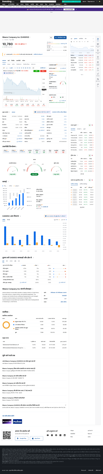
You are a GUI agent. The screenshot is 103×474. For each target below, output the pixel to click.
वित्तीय (12, 60)
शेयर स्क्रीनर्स (51, 4)
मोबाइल (72, 430)
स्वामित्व (13, 64)
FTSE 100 (73, 67)
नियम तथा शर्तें (83, 470)
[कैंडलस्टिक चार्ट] (4, 68)
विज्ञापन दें (90, 433)
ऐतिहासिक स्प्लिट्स (26, 64)
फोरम (23, 60)
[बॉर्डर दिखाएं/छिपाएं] (33, 68)
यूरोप (42, 6)
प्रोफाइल (8, 64)
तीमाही (8, 219)
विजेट (72, 436)
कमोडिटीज (81, 38)
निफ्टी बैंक (72, 60)
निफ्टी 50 (72, 55)
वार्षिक (3, 219)
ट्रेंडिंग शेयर (73, 155)
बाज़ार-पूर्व (17, 6)
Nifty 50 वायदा (74, 62)
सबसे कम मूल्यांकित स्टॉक (77, 180)
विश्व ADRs (28, 6)
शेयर (4, 6)
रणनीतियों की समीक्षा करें (38, 54)
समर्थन (89, 436)
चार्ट (9, 60)
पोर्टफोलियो (73, 433)
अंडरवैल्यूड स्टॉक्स (61, 6)
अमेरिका (38, 6)
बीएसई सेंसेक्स (73, 57)
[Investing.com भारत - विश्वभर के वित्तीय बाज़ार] (8, 1)
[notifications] (97, 1)
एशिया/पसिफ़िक (50, 6)
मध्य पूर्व (45, 6)
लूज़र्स (84, 128)
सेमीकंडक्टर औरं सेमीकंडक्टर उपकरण (59, 292)
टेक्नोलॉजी (64, 295)
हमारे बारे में (90, 430)
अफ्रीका (56, 6)
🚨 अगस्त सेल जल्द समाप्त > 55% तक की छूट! (71, 1)
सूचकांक (75, 38)
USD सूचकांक (73, 69)
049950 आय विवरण (10, 216)
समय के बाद (23, 6)
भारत (14, 6)
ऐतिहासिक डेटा (18, 64)
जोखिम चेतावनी (98, 470)
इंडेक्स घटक (33, 64)
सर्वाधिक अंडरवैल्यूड (74, 183)
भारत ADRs (33, 6)
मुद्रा (71, 38)
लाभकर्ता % (79, 128)
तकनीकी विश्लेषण (9, 146)
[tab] (6, 151)
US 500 (72, 65)
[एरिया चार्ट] (7, 68)
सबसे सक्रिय (73, 128)
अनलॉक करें (23, 282)
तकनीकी (18, 60)
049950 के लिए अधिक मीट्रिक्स (59, 112)
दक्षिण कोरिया (64, 301)
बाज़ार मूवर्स (73, 125)
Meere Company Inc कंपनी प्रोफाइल (16, 289)
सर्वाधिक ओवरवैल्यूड (83, 183)
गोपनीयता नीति (90, 470)
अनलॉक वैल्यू (63, 43)
